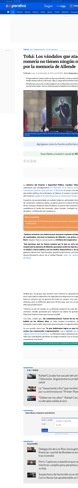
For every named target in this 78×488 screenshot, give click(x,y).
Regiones (35, 12)
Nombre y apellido (47, 420)
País (12, 12)
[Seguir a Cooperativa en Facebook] (14, 1)
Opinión (49, 12)
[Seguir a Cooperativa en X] (17, 1)
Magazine (19, 12)
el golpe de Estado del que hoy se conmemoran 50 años (55, 196)
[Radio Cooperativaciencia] (61, 6)
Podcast (56, 12)
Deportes (27, 12)
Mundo (43, 12)
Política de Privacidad (61, 434)
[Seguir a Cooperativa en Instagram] (19, 1)
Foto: (26, 92)
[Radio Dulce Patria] (48, 6)
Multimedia (65, 12)
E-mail (44, 424)
